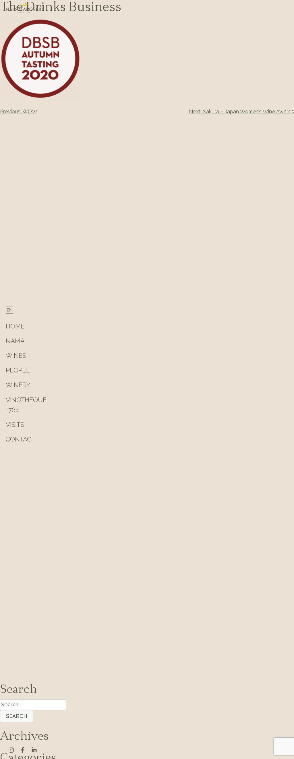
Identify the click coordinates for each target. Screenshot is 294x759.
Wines (16, 355)
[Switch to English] (9, 310)
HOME (15, 326)
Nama (15, 341)
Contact (20, 439)
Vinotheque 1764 (26, 405)
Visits (15, 424)
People (18, 370)
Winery (18, 385)
